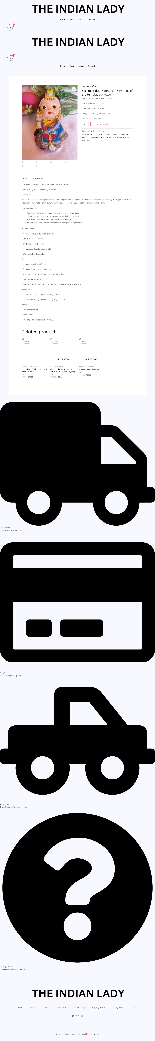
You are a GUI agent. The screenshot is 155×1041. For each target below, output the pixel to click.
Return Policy (79, 1007)
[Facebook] (77, 1016)
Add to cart (103, 124)
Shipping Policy (98, 1007)
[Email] (82, 1016)
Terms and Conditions (39, 1007)
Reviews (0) (38, 178)
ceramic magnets (93, 134)
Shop (72, 19)
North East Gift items (90, 86)
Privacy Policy (118, 1007)
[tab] (26, 178)
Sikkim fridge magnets (90, 138)
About (81, 19)
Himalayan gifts (106, 134)
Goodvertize (94, 1034)
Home (62, 19)
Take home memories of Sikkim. (112, 138)
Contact (91, 19)
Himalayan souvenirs (121, 134)
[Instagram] (73, 1016)
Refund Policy (60, 1007)
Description (26, 178)
